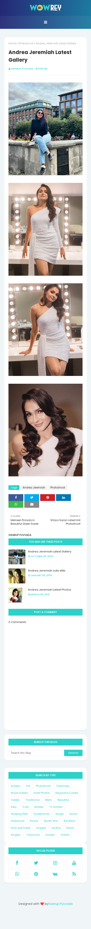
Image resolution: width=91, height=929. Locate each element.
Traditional (32, 800)
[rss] (74, 873)
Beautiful (63, 800)
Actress (15, 786)
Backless (69, 821)
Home (12, 43)
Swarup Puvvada (22, 68)
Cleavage (62, 786)
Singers (16, 835)
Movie (70, 828)
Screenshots (42, 814)
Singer (59, 814)
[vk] (55, 873)
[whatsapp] (16, 873)
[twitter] (36, 862)
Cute (25, 807)
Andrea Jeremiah (34, 487)
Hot (28, 786)
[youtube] (74, 862)
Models (39, 807)
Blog (54, 919)
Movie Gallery (19, 793)
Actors (73, 814)
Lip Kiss (56, 828)
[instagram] (55, 862)
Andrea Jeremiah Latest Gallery (49, 551)
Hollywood (17, 821)
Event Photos (42, 793)
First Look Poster (20, 828)
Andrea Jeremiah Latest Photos (49, 590)
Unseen (50, 835)
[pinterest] (36, 873)
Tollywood (33, 835)
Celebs (15, 800)
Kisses (34, 821)
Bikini (48, 800)
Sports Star (51, 821)
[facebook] (16, 862)
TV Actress (56, 807)
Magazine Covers (66, 793)
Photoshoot (26, 43)
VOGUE (65, 835)
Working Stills (19, 814)
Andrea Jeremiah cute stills (46, 571)
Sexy (14, 807)
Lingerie (41, 828)
